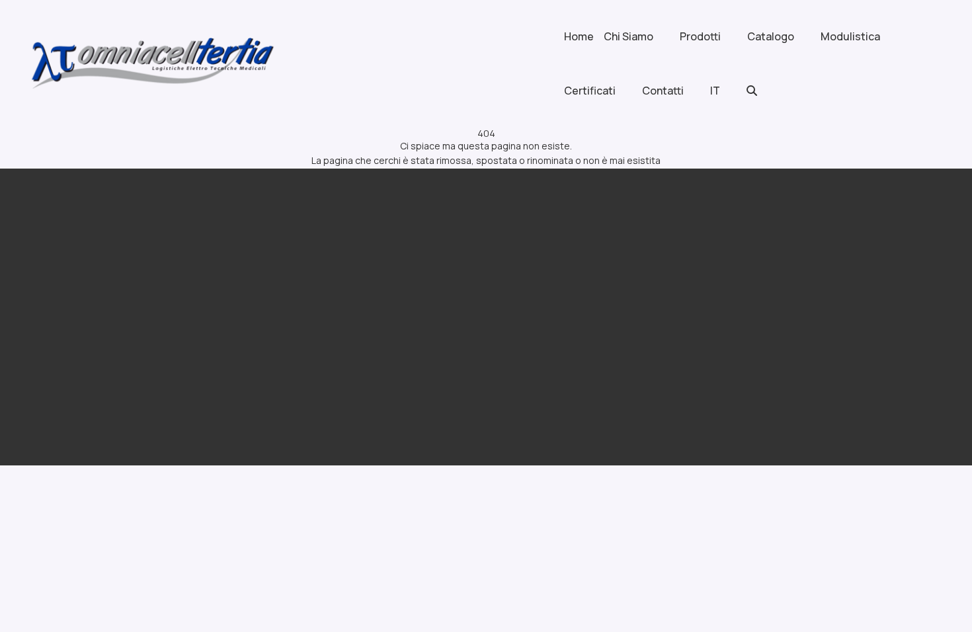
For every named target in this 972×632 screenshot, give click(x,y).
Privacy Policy (88, 393)
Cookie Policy (154, 393)
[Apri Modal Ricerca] (765, 90)
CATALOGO (538, 303)
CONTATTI (317, 360)
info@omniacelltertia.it (798, 375)
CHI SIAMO (317, 303)
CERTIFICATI (321, 331)
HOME (304, 274)
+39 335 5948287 (781, 332)
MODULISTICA (544, 331)
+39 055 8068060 (782, 311)
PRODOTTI (536, 274)
